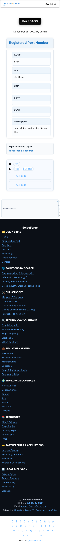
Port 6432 (21, 176)
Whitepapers (8, 434)
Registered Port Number (29, 43)
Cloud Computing (10, 325)
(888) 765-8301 (35, 503)
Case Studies (8, 426)
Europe (5, 394)
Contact (6, 262)
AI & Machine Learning (13, 329)
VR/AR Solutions (10, 342)
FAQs (4, 438)
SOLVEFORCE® (33, 540)
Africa (5, 402)
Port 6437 (21, 185)
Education (7, 366)
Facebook (41, 510)
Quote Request (9, 257)
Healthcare (7, 353)
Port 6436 (27, 169)
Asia (4, 398)
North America (9, 385)
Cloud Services (9, 301)
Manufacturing (9, 361)
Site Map (6, 491)
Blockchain (7, 338)
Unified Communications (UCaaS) (18, 309)
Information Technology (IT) (15, 277)
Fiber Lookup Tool (11, 241)
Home (5, 237)
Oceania (6, 410)
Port (16, 163)
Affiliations (7, 458)
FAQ (41, 535)
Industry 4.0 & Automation (14, 281)
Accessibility (8, 486)
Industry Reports (10, 430)
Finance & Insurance (12, 357)
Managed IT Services (12, 297)
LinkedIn (18, 510)
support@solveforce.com (33, 506)
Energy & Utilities (10, 374)
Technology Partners (12, 454)
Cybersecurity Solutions (14, 305)
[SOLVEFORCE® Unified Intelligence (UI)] (11, 4)
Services (6, 249)
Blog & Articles (9, 422)
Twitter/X (29, 510)
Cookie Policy (8, 482)
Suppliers (6, 245)
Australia (6, 406)
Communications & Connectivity (17, 273)
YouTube (52, 510)
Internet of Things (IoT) (13, 314)
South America (9, 390)
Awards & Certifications (13, 462)
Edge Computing (10, 333)
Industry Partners (10, 450)
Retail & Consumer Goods (14, 370)
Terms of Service (10, 478)
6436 (16, 169)
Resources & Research (21, 150)
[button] (46, 4)
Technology (8, 253)
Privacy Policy (9, 474)
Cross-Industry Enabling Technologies (21, 285)
